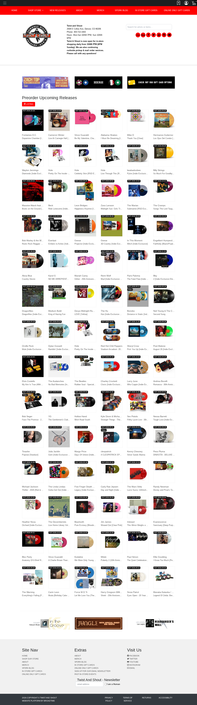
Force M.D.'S (80, 592)
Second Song (159, 314)
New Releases (58, 10)
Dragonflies (27, 311)
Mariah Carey (81, 275)
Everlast (52, 240)
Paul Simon (132, 557)
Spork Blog (121, 10)
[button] (36, 10)
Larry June (132, 381)
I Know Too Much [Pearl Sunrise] (168, 560)
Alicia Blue (27, 275)
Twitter (133, 659)
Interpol (131, 522)
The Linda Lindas (56, 486)
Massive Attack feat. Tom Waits (37, 205)
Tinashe (26, 451)
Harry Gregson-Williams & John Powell (119, 592)
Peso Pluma (159, 451)
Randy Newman (161, 486)
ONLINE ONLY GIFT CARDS (177, 10)
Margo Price (80, 451)
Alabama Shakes (109, 135)
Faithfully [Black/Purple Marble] (167, 244)
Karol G (52, 275)
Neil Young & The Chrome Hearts (169, 311)
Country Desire (28, 279)
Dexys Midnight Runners (86, 311)
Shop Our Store (30, 659)
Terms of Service (127, 699)
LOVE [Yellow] (80, 314)
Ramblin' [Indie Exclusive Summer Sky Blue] (68, 349)
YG (49, 416)
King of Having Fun (56, 314)
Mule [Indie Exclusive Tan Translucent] (39, 349)
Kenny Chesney (135, 451)
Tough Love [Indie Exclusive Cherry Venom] (172, 420)
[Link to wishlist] (179, 3)
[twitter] (153, 35)
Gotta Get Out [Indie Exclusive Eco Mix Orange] (70, 490)
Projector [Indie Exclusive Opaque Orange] (93, 244)
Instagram (134, 665)
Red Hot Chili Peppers (111, 346)
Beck (50, 205)
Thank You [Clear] (135, 138)
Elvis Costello (28, 381)
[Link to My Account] (186, 3)
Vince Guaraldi (81, 135)
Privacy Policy (109, 699)
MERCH (100, 10)
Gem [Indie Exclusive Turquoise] (63, 455)
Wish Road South (82, 420)
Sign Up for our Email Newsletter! (92, 671)
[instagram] (164, 35)
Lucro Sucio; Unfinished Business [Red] (145, 490)
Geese (77, 240)
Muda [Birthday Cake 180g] (60, 595)
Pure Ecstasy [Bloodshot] (85, 525)
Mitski (103, 557)
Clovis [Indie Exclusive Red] (113, 384)
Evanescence (159, 522)
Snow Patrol (133, 592)
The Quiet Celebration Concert (140, 560)
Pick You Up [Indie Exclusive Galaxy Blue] (146, 349)
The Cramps (159, 205)
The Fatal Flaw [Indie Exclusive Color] (144, 279)
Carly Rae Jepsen (109, 486)
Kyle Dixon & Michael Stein (114, 416)
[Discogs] (143, 35)
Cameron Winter (56, 135)
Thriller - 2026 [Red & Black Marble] (38, 490)
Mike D (130, 135)
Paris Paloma (133, 275)
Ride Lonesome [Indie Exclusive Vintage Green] (69, 209)
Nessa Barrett (160, 416)
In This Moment (134, 240)
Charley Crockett (109, 381)
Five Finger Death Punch (86, 486)
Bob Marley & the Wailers (34, 240)
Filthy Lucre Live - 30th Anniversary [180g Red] (148, 420)
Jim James (106, 522)
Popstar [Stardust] (30, 455)
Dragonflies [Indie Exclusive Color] (37, 314)
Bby (155, 275)
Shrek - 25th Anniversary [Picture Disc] (118, 595)
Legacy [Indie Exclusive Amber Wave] (91, 490)
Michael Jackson (30, 486)
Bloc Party (27, 557)
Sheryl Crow (133, 346)
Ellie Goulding (160, 557)
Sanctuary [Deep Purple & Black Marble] (171, 525)
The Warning (28, 592)
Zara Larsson (107, 205)
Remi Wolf (106, 275)
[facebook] (148, 35)
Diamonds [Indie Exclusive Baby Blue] (39, 173)
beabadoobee (134, 170)
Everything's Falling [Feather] (35, 595)
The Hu (104, 311)
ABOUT (79, 10)
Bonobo (131, 311)
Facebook (134, 656)
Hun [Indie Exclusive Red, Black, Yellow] (119, 314)
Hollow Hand (80, 416)
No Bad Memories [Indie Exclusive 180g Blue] (68, 384)
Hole (50, 170)
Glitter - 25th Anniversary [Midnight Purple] (93, 279)
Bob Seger (27, 416)
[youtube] (158, 35)
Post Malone (159, 346)
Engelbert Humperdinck (164, 240)
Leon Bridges (80, 205)
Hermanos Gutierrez (163, 135)
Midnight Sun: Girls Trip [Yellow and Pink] (119, 209)
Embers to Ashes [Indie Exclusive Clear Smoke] (69, 244)
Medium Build (55, 311)
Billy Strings (159, 170)
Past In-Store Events (85, 674)
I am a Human (113, 684)
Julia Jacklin (54, 451)
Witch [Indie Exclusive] (137, 244)
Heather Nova (29, 522)
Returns (146, 698)
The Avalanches (56, 381)
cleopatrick (106, 451)
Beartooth (79, 522)
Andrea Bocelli (160, 381)
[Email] (169, 35)
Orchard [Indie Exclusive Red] (35, 525)
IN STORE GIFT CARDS (146, 10)
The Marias (132, 205)
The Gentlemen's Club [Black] (61, 420)
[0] (194, 3)
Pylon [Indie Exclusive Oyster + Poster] (145, 173)
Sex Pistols (132, 416)
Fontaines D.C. (29, 135)
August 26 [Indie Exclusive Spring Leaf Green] (174, 349)
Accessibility (165, 698)
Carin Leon (53, 592)
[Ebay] (138, 35)
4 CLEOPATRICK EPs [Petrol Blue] (117, 455)
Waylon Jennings (30, 170)
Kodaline (78, 557)
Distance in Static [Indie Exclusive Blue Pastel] (148, 314)
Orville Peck (28, 346)
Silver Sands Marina (136, 455)
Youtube (133, 662)
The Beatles (80, 381)
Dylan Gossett (55, 346)
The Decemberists (57, 522)
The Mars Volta (134, 486)
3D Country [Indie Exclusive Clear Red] (118, 244)
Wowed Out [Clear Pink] (111, 525)
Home (25, 656)
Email (132, 668)
